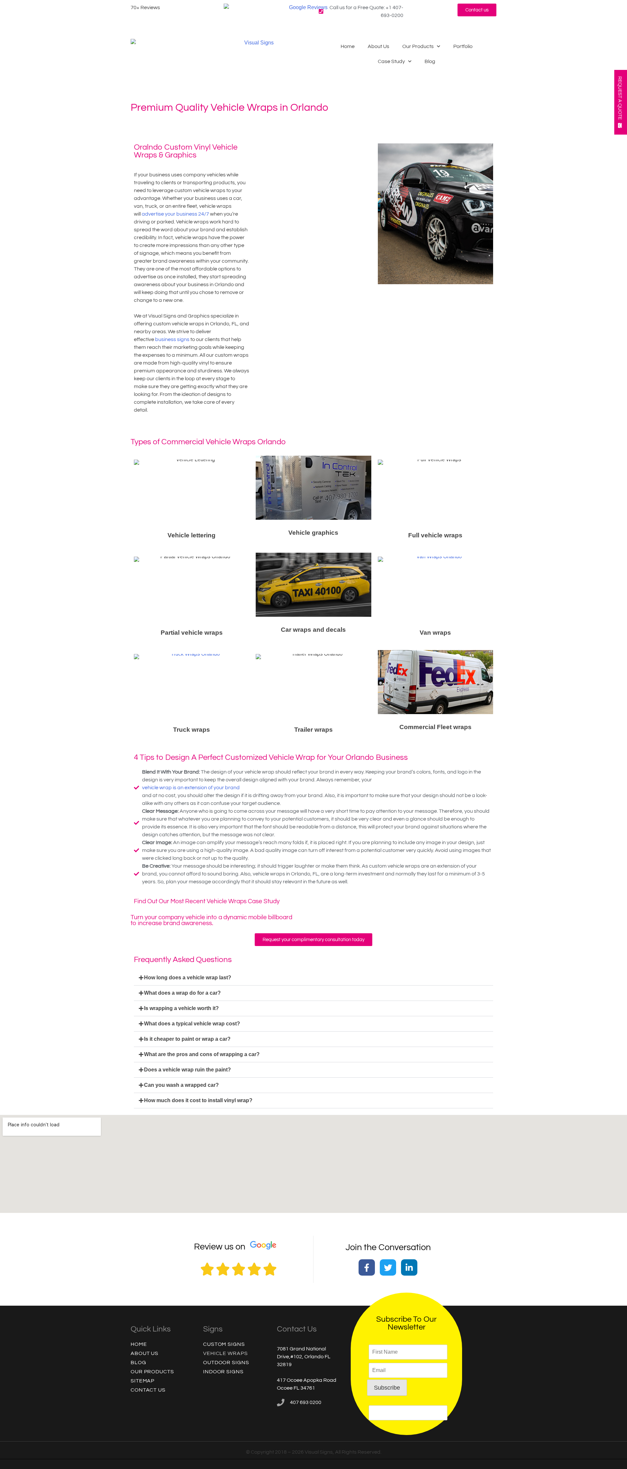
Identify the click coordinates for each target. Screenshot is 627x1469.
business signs (172, 339)
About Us (378, 46)
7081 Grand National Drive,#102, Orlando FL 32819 (303, 1356)
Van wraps (435, 632)
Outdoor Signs (226, 1362)
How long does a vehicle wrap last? (187, 977)
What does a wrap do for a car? (182, 993)
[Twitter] (388, 1267)
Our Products (418, 46)
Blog (430, 61)
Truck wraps (191, 729)
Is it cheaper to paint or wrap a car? (187, 1039)
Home (348, 46)
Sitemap (142, 1380)
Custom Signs (224, 1344)
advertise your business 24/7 (175, 214)
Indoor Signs (223, 1371)
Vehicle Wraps (225, 1353)
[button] (313, 978)
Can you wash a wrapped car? (181, 1085)
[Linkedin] (409, 1267)
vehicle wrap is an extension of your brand (191, 787)
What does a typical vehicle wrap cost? (192, 1023)
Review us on (219, 1246)
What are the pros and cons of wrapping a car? (202, 1054)
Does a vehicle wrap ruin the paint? (187, 1069)
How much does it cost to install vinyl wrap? (198, 1100)
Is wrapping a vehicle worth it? (181, 1008)
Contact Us (148, 1390)
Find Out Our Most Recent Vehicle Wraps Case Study (207, 901)
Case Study (391, 61)
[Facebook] (367, 1267)
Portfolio (463, 46)
